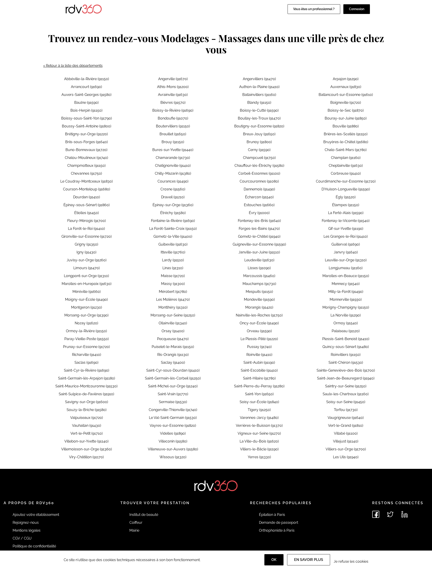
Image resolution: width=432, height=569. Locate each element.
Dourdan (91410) (86, 197)
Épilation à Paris (272, 515)
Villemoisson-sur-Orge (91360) (86, 449)
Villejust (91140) (345, 441)
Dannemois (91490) (259, 189)
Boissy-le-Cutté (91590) (259, 110)
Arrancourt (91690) (86, 87)
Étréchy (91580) (173, 213)
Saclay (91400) (173, 362)
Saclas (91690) (86, 362)
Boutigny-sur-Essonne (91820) (259, 126)
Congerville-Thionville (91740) (173, 410)
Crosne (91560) (172, 189)
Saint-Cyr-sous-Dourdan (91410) (173, 370)
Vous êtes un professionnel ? (314, 9)
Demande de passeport (278, 522)
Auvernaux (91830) (345, 87)
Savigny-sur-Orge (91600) (86, 402)
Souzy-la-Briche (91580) (86, 410)
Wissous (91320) (173, 457)
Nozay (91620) (86, 323)
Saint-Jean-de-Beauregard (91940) (345, 378)
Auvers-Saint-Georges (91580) (86, 95)
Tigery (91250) (259, 410)
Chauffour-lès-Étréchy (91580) (259, 165)
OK (274, 560)
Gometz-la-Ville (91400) (172, 236)
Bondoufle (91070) (173, 118)
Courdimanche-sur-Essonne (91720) (346, 181)
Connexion (356, 9)
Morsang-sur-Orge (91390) (86, 315)
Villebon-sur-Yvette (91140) (86, 441)
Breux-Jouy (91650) (259, 134)
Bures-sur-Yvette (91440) (172, 150)
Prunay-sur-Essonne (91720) (86, 347)
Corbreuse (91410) (346, 173)
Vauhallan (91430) (86, 425)
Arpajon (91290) (345, 79)
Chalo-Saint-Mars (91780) (346, 150)
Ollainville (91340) (173, 323)
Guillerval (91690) (345, 244)
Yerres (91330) (259, 457)
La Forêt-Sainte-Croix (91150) (173, 228)
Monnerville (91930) (346, 299)
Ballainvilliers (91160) (259, 95)
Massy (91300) (173, 284)
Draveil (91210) (172, 197)
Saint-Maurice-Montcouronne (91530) (86, 386)
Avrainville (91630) (173, 95)
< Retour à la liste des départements (73, 65)
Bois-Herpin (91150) (86, 110)
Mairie (134, 530)
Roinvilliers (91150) (345, 354)
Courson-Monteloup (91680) (86, 189)
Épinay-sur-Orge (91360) (173, 205)
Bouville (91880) (346, 126)
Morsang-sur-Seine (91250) (173, 315)
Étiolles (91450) (86, 213)
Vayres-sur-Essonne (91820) (173, 425)
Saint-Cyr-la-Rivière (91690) (86, 370)
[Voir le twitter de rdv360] (390, 514)
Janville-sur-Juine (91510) (259, 252)
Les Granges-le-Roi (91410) (346, 236)
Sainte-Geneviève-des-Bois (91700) (346, 370)
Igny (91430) (86, 252)
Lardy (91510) (173, 260)
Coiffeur (135, 522)
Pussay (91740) (259, 347)
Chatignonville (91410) (173, 165)
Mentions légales (26, 530)
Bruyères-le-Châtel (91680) (345, 142)
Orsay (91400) (173, 331)
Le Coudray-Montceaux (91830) (86, 181)
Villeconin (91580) (173, 441)
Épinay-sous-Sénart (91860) (86, 205)
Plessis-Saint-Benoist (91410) (345, 339)
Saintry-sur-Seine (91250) (345, 386)
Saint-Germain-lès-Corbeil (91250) (173, 378)
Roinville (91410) (259, 354)
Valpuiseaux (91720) (86, 417)
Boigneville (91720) (345, 102)
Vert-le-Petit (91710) (86, 433)
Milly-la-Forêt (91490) (345, 291)
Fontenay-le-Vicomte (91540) (345, 221)
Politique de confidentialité (34, 546)
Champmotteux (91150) (86, 165)
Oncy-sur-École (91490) (259, 323)
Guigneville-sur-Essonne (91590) (259, 244)
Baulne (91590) (86, 102)
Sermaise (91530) (173, 402)
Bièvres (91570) (172, 102)
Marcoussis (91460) (259, 276)
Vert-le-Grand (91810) (345, 425)
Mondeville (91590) (259, 299)
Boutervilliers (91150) (173, 126)
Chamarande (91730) (173, 158)
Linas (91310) (172, 268)
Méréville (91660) (86, 291)
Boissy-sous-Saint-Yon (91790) (86, 118)
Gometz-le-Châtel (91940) (259, 236)
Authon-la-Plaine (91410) (259, 87)
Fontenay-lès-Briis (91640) (259, 221)
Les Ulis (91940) (345, 457)
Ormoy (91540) (345, 323)
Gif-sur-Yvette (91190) (345, 228)
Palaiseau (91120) (346, 331)
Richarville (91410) (86, 354)
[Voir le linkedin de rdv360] (404, 514)
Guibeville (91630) (172, 244)
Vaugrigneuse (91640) (346, 417)
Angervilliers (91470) (259, 79)
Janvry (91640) (346, 252)
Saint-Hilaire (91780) (259, 378)
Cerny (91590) (259, 150)
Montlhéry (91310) (172, 307)
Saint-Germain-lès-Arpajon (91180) (86, 378)
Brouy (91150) (173, 142)
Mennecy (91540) (346, 284)
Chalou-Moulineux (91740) (86, 158)
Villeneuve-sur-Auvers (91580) (173, 449)
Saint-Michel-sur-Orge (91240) (173, 386)
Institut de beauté (143, 515)
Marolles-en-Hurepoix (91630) (86, 284)
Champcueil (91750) (259, 158)
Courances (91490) (173, 181)
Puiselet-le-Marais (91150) (173, 347)
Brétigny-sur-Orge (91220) (86, 134)
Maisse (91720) (173, 276)
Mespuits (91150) (259, 291)
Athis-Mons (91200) (173, 87)
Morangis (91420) (259, 307)
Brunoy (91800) (259, 142)
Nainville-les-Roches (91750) (259, 315)
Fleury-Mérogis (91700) (86, 221)
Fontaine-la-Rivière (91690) (173, 221)
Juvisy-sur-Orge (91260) (86, 260)
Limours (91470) (86, 268)
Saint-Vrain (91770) (173, 394)
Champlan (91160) (345, 158)
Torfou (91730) (346, 410)
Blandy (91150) (259, 102)
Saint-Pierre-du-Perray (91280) (259, 386)
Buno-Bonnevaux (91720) (86, 150)
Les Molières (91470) (173, 299)
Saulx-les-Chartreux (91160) (346, 394)
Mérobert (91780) (173, 291)
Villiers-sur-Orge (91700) (346, 449)
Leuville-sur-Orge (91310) (346, 260)
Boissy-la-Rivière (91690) (172, 110)
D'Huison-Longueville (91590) (346, 189)
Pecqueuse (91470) (173, 339)
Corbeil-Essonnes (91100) (259, 173)
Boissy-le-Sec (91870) (346, 110)
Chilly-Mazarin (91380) (173, 173)
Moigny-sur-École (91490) (86, 299)
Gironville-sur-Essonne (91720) (86, 236)
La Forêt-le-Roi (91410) (86, 228)
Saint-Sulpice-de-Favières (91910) (86, 394)
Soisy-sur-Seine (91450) (345, 402)
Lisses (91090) (259, 268)
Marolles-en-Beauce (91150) (345, 276)
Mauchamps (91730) (259, 284)
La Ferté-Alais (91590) (345, 213)
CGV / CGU (22, 538)
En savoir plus (308, 560)
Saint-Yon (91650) (259, 394)
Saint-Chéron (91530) (345, 362)
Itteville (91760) (173, 252)
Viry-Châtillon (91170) (86, 457)
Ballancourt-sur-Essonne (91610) (346, 95)
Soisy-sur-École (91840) (259, 402)
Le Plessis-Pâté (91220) (259, 339)
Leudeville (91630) (259, 260)
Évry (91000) (259, 213)
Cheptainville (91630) (346, 165)
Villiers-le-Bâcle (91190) (259, 449)
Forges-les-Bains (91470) (259, 228)
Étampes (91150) (345, 205)
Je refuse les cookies (351, 561)
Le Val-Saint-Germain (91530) (173, 417)
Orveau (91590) (259, 331)
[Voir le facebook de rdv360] (375, 514)
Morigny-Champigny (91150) (345, 307)
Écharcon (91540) (259, 197)
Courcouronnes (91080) (259, 181)
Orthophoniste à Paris (277, 530)
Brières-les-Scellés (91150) (345, 134)
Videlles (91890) (173, 433)
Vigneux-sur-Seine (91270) (259, 433)
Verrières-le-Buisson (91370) (259, 425)
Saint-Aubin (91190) (259, 362)
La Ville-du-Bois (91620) (259, 441)
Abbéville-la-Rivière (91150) (86, 79)
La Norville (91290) (346, 315)
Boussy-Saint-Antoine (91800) (86, 126)
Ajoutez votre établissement (36, 515)
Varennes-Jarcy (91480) (259, 417)
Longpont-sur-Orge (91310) (86, 276)
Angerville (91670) (173, 79)
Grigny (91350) (86, 244)
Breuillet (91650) (173, 134)
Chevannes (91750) (86, 173)
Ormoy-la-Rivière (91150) (86, 331)
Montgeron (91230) (86, 307)
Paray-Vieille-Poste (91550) (86, 339)
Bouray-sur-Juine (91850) (346, 118)
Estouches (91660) (259, 205)
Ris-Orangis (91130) (173, 354)
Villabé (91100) (346, 433)
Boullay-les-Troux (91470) (259, 118)
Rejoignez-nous (26, 522)
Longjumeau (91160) (345, 268)
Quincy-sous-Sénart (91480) (345, 347)
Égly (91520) (346, 197)
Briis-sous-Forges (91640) (86, 142)
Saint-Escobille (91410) (259, 370)
